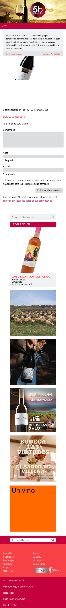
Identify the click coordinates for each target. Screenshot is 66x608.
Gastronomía (39, 564)
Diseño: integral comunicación (18, 586)
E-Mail (6, 166)
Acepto (46, 53)
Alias (5, 153)
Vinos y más (39, 560)
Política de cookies (14, 53)
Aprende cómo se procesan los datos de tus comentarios (30, 198)
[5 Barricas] (38, 10)
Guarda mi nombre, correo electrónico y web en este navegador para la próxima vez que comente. (32, 182)
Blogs (5, 567)
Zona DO (37, 557)
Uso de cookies (10, 605)
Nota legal (8, 592)
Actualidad (8, 553)
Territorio (7, 564)
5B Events (8, 571)
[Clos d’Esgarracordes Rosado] (33, 250)
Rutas (36, 553)
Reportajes (8, 557)
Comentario (9, 130)
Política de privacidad (14, 599)
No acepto (55, 53)
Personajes (8, 560)
